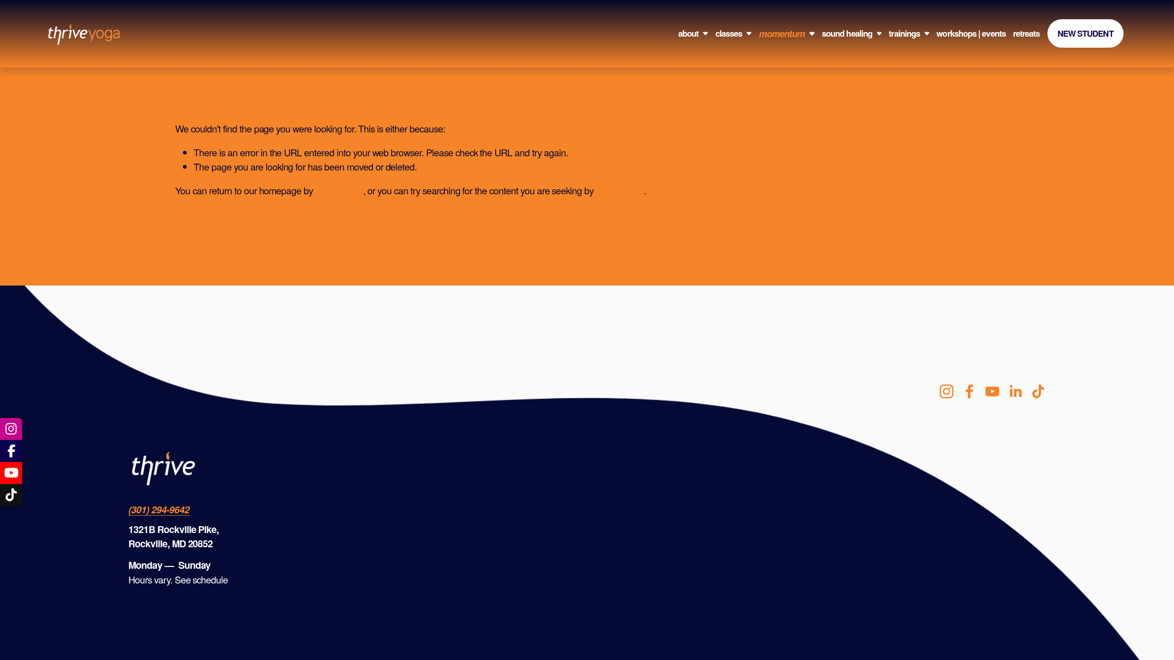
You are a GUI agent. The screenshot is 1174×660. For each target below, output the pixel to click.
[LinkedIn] (1015, 391)
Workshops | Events (970, 34)
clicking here (339, 190)
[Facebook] (969, 391)
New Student (1085, 33)
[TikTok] (1038, 391)
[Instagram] (946, 391)
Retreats (1026, 34)
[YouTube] (992, 391)
